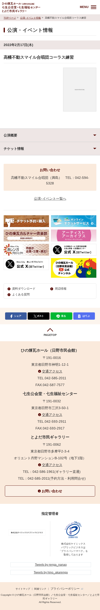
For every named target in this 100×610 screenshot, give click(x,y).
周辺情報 (61, 288)
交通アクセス (52, 371)
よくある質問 (21, 294)
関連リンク (40, 588)
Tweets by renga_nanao (51, 564)
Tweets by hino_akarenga (51, 572)
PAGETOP (50, 334)
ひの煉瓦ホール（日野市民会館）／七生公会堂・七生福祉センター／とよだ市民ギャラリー (37, 7)
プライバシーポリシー (65, 588)
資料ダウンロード (23, 288)
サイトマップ (23, 588)
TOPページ (10, 17)
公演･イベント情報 (30, 17)
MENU (84, 7)
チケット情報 (14, 149)
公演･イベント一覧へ (50, 198)
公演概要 (10, 135)
